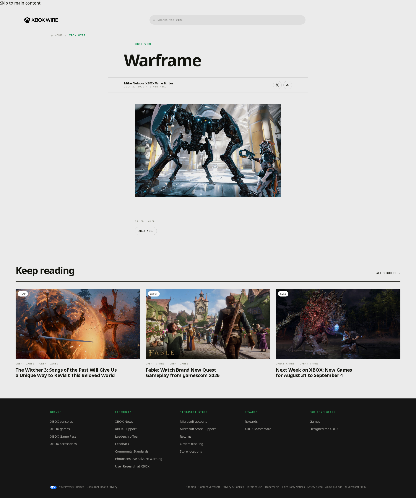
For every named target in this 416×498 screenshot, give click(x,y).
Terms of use (254, 487)
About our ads (333, 487)
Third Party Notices (293, 487)
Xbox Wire (145, 230)
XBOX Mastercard (258, 429)
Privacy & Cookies (233, 487)
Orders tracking (191, 444)
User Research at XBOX (132, 466)
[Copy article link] (287, 85)
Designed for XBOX (324, 429)
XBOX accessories (63, 444)
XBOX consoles (61, 421)
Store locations (191, 451)
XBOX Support (125, 429)
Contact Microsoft (209, 487)
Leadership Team (127, 436)
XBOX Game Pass (63, 436)
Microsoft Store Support (198, 429)
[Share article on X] (277, 85)
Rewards (251, 421)
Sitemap (191, 487)
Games (315, 421)
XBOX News (124, 421)
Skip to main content (20, 3)
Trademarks (272, 487)
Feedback (122, 444)
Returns (185, 436)
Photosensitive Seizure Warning (138, 458)
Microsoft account (193, 421)
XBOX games (60, 429)
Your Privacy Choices (71, 487)
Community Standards (131, 451)
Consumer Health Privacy (102, 487)
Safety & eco (315, 487)
